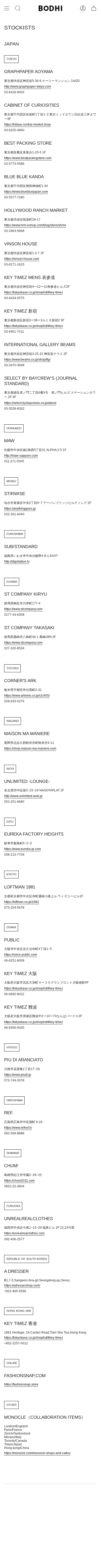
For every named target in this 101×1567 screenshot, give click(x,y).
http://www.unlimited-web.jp (23, 796)
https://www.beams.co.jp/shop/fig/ (27, 359)
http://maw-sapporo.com (21, 455)
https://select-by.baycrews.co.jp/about (30, 403)
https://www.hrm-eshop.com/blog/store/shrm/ (35, 225)
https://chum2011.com (19, 1180)
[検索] (17, 8)
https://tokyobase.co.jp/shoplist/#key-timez (33, 292)
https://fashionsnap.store (21, 1384)
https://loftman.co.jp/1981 (21, 902)
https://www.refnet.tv (18, 1127)
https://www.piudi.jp (17, 1075)
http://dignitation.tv (17, 561)
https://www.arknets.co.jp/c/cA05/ (27, 695)
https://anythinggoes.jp (20, 508)
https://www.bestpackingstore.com (28, 158)
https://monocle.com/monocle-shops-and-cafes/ (37, 1453)
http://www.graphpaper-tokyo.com (27, 86)
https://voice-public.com (20, 954)
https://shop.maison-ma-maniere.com (30, 748)
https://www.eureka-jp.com (22, 849)
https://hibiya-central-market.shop (27, 124)
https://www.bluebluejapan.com (26, 191)
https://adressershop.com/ (22, 1285)
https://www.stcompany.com (23, 609)
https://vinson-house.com (21, 259)
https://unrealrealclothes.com (24, 1233)
